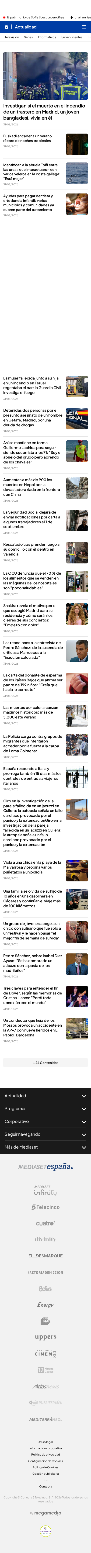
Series (28, 37)
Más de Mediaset (21, 1146)
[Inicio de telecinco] (6, 26)
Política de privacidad (45, 1454)
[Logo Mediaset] (46, 1169)
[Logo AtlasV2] (45, 1386)
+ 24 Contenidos (45, 1062)
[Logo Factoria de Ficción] (45, 1272)
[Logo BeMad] (45, 1321)
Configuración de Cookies (45, 1461)
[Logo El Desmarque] (46, 1255)
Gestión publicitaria (45, 1473)
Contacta (45, 1486)
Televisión (12, 37)
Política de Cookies (45, 1467)
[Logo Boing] (45, 1288)
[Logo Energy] (45, 1305)
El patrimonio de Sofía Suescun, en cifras (35, 17)
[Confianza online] (45, 1535)
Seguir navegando (23, 1134)
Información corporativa (45, 1448)
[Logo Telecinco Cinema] (45, 1353)
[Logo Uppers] (45, 1337)
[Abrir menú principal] (84, 26)
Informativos (47, 37)
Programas (15, 1108)
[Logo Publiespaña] (45, 1403)
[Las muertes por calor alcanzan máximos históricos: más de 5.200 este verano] (77, 716)
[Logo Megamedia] (48, 1513)
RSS (45, 1480)
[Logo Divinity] (45, 1240)
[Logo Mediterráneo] (45, 1419)
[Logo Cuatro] (45, 1223)
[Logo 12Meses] (45, 1370)
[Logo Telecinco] (46, 1207)
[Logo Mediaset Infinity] (45, 1191)
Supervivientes (72, 37)
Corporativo (17, 1121)
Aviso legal (45, 1442)
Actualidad (26, 27)
